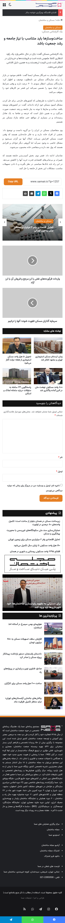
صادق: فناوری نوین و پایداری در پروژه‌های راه (23, 670)
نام (60, 457)
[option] (32, 222)
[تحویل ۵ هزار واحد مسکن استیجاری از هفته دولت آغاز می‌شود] (16, 345)
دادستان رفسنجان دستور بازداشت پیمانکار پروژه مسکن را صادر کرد (22, 655)
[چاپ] (25, 193)
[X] (50, 193)
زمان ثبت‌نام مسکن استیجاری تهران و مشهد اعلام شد (48, 358)
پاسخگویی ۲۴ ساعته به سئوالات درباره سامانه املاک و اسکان (17, 391)
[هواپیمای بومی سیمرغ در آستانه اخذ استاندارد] (53, 629)
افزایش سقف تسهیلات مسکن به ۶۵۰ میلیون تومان (24, 640)
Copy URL (13, 182)
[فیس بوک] (57, 193)
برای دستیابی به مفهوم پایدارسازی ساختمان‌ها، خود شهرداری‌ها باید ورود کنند (34, 606)
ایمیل (59, 471)
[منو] (4, 6)
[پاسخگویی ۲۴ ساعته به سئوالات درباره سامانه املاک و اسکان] (16, 376)
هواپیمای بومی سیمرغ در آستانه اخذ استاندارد (25, 626)
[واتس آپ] (44, 193)
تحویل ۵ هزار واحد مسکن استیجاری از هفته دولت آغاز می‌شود (18, 360)
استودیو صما (54, 835)
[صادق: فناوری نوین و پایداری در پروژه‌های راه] (53, 673)
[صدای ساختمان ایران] (49, 5)
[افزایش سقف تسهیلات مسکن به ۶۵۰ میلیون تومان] (53, 643)
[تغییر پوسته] (10, 6)
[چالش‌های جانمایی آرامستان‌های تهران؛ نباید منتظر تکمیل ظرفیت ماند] (53, 703)
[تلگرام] (38, 193)
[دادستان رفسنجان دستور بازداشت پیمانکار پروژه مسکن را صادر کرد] (53, 658)
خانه (58, 20)
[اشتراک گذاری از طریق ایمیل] (31, 193)
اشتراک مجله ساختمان (50, 850)
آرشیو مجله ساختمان (51, 845)
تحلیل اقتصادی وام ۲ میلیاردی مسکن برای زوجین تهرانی (33, 229)
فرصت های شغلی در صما (49, 866)
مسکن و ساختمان (46, 20)
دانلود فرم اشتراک (52, 856)
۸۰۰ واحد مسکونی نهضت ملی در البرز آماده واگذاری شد (48, 389)
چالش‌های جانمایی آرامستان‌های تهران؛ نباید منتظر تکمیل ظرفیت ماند (23, 700)
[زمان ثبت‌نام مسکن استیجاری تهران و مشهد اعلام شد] (48, 345)
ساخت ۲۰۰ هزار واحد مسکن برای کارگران (23, 683)
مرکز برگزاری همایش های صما (47, 824)
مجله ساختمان (53, 829)
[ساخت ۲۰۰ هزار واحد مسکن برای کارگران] (53, 688)
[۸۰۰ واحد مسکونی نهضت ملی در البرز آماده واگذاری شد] (48, 376)
